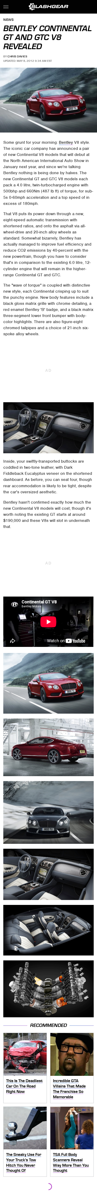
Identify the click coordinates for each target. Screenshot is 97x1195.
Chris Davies (17, 56)
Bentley (66, 142)
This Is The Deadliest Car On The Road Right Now (24, 1086)
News (8, 20)
